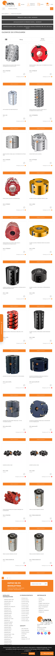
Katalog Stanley (8, 641)
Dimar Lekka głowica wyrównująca (11, 198)
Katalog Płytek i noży (9, 634)
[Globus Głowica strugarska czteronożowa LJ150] (40, 275)
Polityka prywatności (43, 605)
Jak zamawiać (24, 628)
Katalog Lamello (8, 623)
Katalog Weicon (8, 644)
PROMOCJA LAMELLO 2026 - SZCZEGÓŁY (27, 17)
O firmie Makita (25, 608)
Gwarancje (23, 633)
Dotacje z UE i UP (25, 639)
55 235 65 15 (41, 629)
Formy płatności (25, 630)
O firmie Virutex (25, 612)
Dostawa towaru (25, 632)
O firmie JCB (24, 615)
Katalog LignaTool (8, 625)
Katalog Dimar (7, 610)
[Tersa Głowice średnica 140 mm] (40, 542)
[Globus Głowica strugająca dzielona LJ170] (14, 320)
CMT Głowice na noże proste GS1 (10, 109)
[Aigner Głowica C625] (40, 453)
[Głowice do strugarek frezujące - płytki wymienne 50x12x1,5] (14, 409)
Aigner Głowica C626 (7, 465)
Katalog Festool (8, 613)
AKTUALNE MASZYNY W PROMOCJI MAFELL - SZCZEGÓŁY (28, 22)
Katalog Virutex (8, 642)
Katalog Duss (7, 608)
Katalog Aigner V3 (8, 601)
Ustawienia (24, 653)
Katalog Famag (8, 611)
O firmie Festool (25, 610)
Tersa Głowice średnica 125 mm (10, 553)
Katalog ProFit (7, 635)
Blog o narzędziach (43, 606)
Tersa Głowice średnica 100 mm (36, 509)
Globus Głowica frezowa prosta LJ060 (38, 198)
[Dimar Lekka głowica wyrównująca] (14, 186)
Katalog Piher (7, 632)
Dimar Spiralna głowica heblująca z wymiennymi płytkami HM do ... (11, 243)
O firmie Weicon (25, 620)
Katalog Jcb (7, 620)
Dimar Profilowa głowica (35, 153)
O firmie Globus (25, 613)
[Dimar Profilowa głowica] (40, 142)
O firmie (40, 598)
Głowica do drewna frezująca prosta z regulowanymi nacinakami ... (38, 377)
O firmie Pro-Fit (25, 605)
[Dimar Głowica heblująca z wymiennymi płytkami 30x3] (14, 142)
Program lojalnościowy (44, 603)
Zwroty (23, 635)
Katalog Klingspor (8, 622)
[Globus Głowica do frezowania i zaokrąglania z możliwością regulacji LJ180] (14, 275)
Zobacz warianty (14, 84)
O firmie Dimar (25, 599)
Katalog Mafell (7, 627)
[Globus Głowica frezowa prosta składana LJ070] (40, 231)
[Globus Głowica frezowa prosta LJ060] (40, 186)
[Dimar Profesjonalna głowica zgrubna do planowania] (14, 497)
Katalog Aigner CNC (9, 599)
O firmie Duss (24, 603)
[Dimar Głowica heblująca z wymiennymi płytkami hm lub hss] (40, 53)
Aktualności (41, 599)
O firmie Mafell (25, 606)
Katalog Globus (8, 616)
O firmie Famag (25, 601)
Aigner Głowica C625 (34, 465)
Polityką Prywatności (42, 647)
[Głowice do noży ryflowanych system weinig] (14, 364)
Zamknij (32, 653)
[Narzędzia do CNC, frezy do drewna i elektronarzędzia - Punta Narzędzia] (8, 3)
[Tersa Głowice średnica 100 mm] (40, 497)
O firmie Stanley (25, 617)
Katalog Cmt (7, 604)
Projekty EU (41, 612)
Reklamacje (24, 637)
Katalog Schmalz (8, 637)
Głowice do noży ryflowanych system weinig (13, 376)
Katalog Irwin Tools (8, 618)
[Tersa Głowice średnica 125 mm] (14, 542)
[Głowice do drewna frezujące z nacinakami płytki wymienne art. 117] (40, 409)
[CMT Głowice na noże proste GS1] (14, 97)
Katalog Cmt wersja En (9, 606)
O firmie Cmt (24, 598)
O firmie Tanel (24, 619)
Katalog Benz (7, 603)
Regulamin (41, 608)
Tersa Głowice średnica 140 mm (36, 553)
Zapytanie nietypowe (44, 610)
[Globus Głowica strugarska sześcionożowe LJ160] (40, 320)
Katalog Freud (7, 615)
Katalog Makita (7, 629)
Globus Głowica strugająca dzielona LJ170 (13, 331)
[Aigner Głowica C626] (14, 453)
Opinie (40, 601)
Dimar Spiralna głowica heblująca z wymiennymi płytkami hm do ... (11, 66)
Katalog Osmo (7, 630)
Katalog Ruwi (7, 639)
